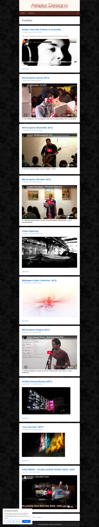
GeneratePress (58, 524)
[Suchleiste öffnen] (78, 13)
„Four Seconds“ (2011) (33, 427)
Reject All (18, 521)
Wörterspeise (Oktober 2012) (36, 179)
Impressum (31, 13)
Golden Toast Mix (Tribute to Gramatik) (41, 29)
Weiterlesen (25, 69)
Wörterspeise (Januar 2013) (35, 77)
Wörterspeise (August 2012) (36, 329)
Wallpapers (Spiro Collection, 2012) (39, 280)
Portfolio (23, 13)
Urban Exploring (30, 231)
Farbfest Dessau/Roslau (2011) (37, 381)
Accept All (26, 521)
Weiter (39, 517)
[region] (17, 516)
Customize (8, 521)
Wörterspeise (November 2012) (37, 127)
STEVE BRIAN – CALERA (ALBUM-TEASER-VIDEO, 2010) (48, 469)
